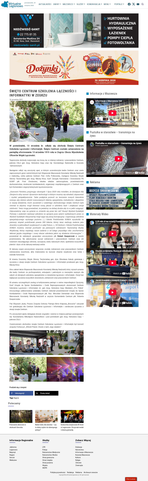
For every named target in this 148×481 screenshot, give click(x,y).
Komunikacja (93, 4)
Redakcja (70, 472)
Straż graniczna (48, 457)
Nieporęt (12, 452)
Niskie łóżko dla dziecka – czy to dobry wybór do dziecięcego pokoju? (46, 427)
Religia (77, 460)
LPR (43, 447)
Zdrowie (78, 463)
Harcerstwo (79, 450)
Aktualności (45, 4)
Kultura (78, 457)
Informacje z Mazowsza (84, 452)
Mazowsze (68, 4)
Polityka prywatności (57, 472)
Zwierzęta (79, 465)
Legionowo (13, 450)
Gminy (56, 4)
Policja (44, 450)
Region (12, 455)
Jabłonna (12, 447)
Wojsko (45, 465)
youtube (138, 4)
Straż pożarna (47, 463)
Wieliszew (13, 460)
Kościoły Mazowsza (82, 455)
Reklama (79, 472)
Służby (80, 4)
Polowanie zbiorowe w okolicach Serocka (17, 426)
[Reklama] (112, 198)
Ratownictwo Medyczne (51, 452)
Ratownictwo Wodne (49, 455)
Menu (106, 4)
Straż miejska (47, 460)
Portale (118, 4)
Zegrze (16, 398)
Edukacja (78, 447)
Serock (12, 457)
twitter (133, 4)
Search (142, 4)
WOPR (44, 468)
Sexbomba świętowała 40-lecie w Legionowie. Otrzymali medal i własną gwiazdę (72, 427)
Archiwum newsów (91, 472)
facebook (129, 4)
